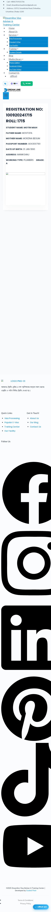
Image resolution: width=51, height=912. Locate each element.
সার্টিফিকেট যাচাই (42, 906)
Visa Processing (15, 38)
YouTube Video (15, 69)
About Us (13, 31)
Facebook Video (15, 66)
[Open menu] (6, 95)
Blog (11, 55)
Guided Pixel (31, 890)
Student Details (15, 52)
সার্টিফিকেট (13, 76)
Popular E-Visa (14, 42)
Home (11, 28)
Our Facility (13, 45)
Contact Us (14, 73)
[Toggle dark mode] (5, 83)
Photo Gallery (14, 63)
